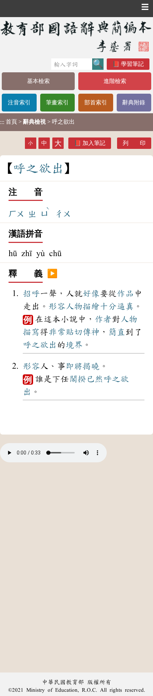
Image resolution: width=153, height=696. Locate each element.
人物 (74, 306)
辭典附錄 (133, 102)
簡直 (116, 332)
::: (2, 122)
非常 (56, 332)
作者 (103, 319)
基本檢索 (38, 81)
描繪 (91, 306)
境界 (74, 345)
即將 (74, 366)
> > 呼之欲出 (37, 122)
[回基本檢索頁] (76, 36)
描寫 (31, 332)
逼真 (125, 306)
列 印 (134, 143)
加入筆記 (94, 143)
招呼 (31, 293)
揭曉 (91, 366)
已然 (94, 379)
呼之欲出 (40, 345)
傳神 (91, 332)
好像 (91, 293)
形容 (56, 306)
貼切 (74, 332)
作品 (125, 293)
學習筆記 (132, 64)
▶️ (52, 274)
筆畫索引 (57, 102)
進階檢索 (115, 81)
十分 (108, 306)
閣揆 (77, 379)
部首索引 (95, 102)
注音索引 (19, 102)
